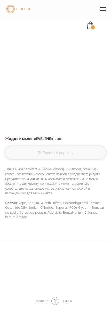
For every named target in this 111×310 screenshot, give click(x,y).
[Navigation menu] (103, 9)
